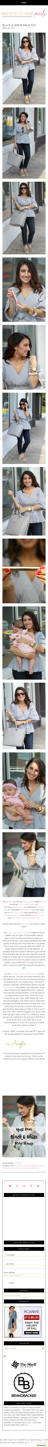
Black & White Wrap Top (19, 25)
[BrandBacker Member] (24, 1397)
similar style (17, 913)
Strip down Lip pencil (21, 918)
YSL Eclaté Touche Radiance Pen (24, 974)
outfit (27, 1166)
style (4, 1168)
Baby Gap (25, 924)
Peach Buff (35, 918)
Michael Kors (37, 915)
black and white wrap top (19, 933)
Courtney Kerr (9, 987)
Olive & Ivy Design (38, 1443)
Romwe (9, 902)
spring (41, 1166)
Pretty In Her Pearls (24, 14)
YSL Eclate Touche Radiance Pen (23, 1168)
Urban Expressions (26, 904)
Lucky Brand (28, 902)
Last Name (10, 1264)
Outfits (17, 1163)
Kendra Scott (17, 907)
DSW (42, 902)
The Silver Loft (26, 910)
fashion (19, 1166)
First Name (10, 1255)
